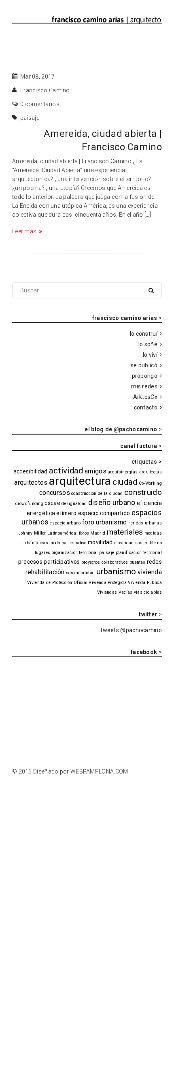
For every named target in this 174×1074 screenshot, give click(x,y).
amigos (95, 471)
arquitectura (80, 481)
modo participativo (67, 543)
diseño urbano (112, 502)
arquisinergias (123, 472)
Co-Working (150, 483)
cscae (52, 503)
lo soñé (147, 344)
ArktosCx (145, 397)
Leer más (24, 231)
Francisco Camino (45, 90)
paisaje (29, 118)
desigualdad (74, 503)
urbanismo (116, 571)
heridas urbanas (145, 523)
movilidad (100, 542)
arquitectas (150, 472)
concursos (54, 493)
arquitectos (30, 482)
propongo (144, 376)
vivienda (150, 572)
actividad (66, 470)
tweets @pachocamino (131, 630)
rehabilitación (45, 572)
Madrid (97, 533)
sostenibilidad (80, 572)
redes (154, 561)
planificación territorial (139, 552)
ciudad (125, 482)
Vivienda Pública (145, 582)
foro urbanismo (104, 522)
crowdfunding (29, 503)
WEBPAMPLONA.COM (99, 771)
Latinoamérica (61, 533)
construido (143, 492)
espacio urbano (65, 523)
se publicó (144, 365)
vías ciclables (148, 592)
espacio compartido (104, 513)
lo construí (143, 333)
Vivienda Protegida (107, 582)
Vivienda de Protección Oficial (57, 582)
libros (83, 533)
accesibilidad (30, 471)
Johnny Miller (32, 533)
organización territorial (75, 552)
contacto (145, 407)
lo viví (150, 355)
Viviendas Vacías (115, 592)
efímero (66, 513)
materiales (125, 532)
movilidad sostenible (135, 543)
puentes (137, 562)
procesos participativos (49, 561)
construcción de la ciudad (97, 493)
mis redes (144, 386)
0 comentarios (39, 104)
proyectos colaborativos (104, 562)
